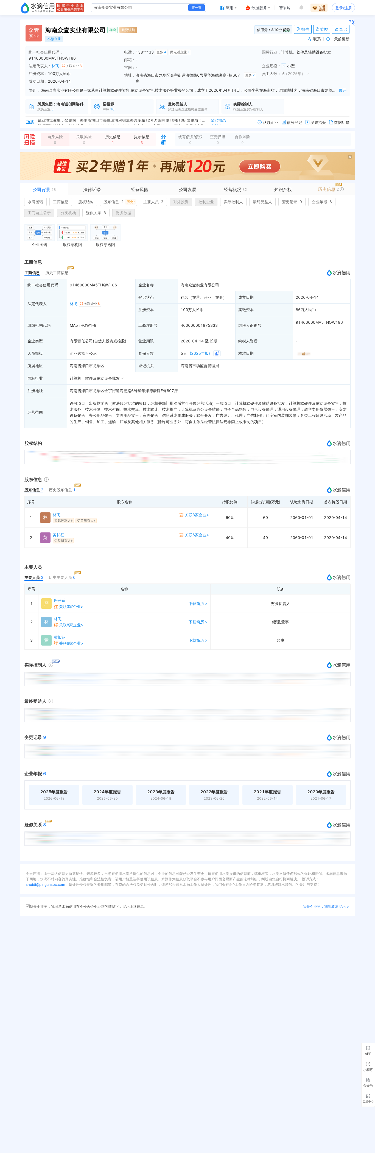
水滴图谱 (35, 201)
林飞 (55, 65)
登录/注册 (343, 7)
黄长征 (58, 534)
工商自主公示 (39, 212)
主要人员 (153, 201)
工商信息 (60, 201)
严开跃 (59, 600)
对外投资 (181, 201)
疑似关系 (96, 212)
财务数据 (123, 212)
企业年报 (322, 201)
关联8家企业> (197, 514)
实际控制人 (233, 201)
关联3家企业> (71, 606)
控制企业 (206, 201)
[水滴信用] (37, 7)
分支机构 (68, 212)
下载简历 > (198, 603)
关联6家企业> (197, 534)
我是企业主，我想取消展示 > (326, 906)
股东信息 (118, 201)
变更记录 (292, 201)
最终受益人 (262, 201)
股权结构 (86, 201)
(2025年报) (200, 353)
